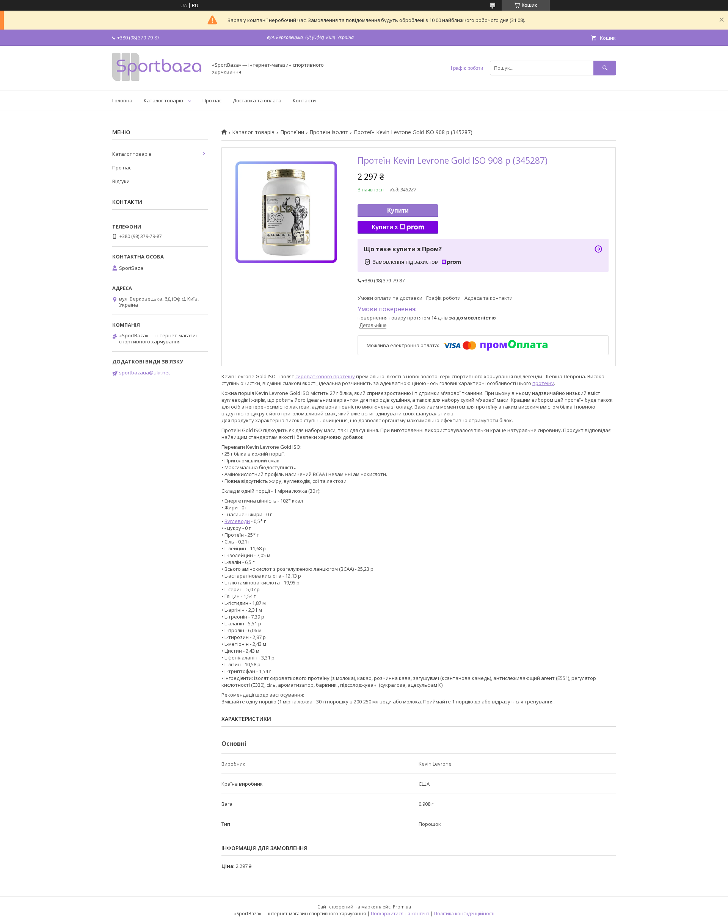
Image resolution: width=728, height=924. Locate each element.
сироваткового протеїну (325, 376)
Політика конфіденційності (464, 913)
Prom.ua (402, 907)
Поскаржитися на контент (400, 913)
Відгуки (121, 181)
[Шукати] (604, 68)
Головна (122, 100)
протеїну (543, 383)
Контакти (304, 100)
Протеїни (292, 132)
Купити (398, 210)
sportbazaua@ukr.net (144, 373)
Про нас (211, 100)
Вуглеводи (237, 521)
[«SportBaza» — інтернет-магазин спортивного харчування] (157, 80)
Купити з (385, 227)
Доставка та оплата (257, 100)
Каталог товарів (163, 100)
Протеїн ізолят (328, 132)
